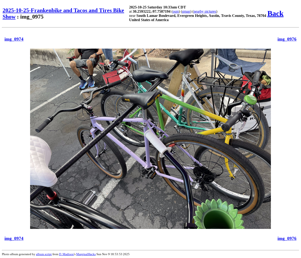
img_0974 (14, 39)
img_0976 (287, 39)
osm (176, 11)
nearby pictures (205, 11)
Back (275, 13)
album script (44, 254)
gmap (186, 11)
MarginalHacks (86, 254)
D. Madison (66, 254)
